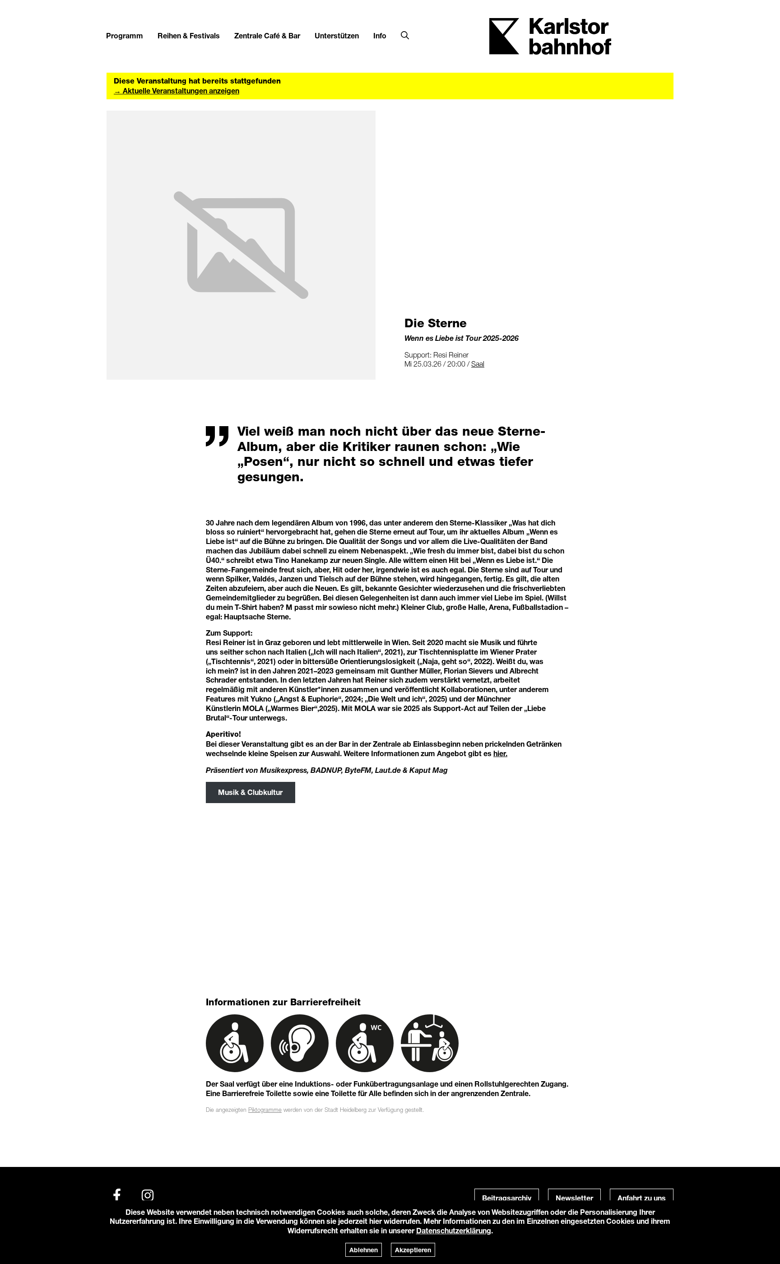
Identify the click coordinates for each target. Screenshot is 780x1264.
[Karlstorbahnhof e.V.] (550, 35)
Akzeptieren (413, 1250)
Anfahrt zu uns (642, 1198)
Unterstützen (337, 35)
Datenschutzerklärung (453, 1230)
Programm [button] (124, 35)
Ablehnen (363, 1250)
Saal (477, 364)
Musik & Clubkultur (250, 792)
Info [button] (379, 35)
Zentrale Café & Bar (267, 35)
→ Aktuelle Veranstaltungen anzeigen (176, 90)
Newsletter (574, 1198)
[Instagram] (147, 1195)
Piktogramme (265, 1109)
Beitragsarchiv (506, 1198)
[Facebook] (117, 1195)
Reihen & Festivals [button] (189, 35)
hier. (500, 753)
